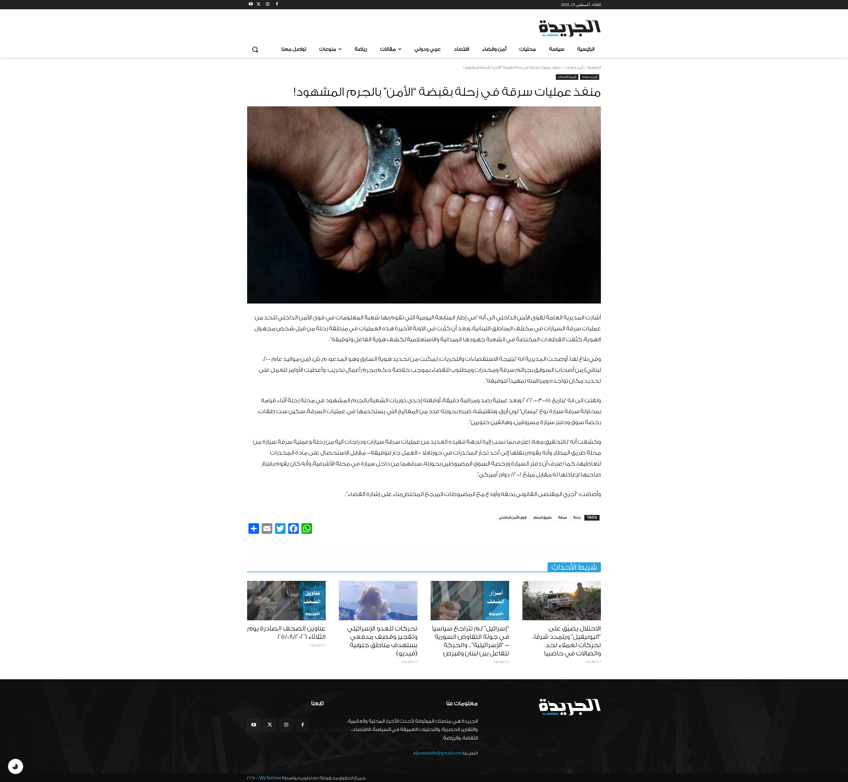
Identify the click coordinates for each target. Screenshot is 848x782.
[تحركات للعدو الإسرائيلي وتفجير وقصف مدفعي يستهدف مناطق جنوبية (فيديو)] (378, 600)
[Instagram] (268, 5)
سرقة (562, 518)
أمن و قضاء (574, 67)
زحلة (576, 518)
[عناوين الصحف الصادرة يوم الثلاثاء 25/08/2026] (286, 600)
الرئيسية (594, 67)
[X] (258, 5)
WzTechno (270, 777)
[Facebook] (277, 5)
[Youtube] (251, 5)
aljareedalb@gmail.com (437, 753)
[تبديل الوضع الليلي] (15, 766)
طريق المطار (542, 518)
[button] (255, 49)
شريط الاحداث (567, 77)
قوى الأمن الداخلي (513, 518)
